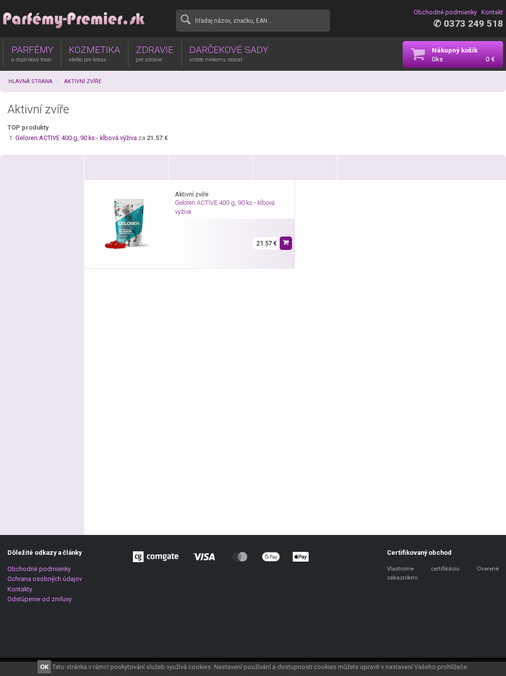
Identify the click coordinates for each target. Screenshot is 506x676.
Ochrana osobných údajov (44, 578)
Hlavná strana (30, 81)
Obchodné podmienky (445, 12)
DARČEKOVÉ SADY (228, 53)
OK (44, 667)
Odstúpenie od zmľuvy (39, 599)
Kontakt (492, 12)
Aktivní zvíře (82, 81)
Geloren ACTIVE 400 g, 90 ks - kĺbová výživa (76, 138)
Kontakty (19, 589)
